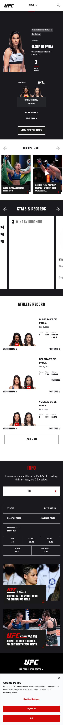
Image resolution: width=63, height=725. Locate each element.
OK (31, 719)
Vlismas (44, 402)
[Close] (59, 677)
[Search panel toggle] (58, 5)
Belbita (44, 359)
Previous (5, 148)
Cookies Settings (31, 699)
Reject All (31, 709)
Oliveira (44, 319)
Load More (31, 439)
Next (58, 148)
